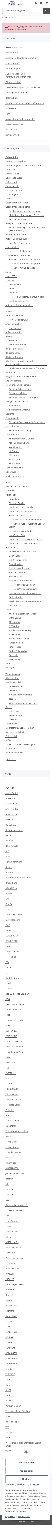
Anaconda (10, 798)
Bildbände (10, 372)
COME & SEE (11, 941)
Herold (8, 1136)
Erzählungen (11, 194)
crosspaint (10, 956)
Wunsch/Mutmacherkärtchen (23, 703)
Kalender (11, 759)
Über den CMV (12, 63)
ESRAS (8, 1057)
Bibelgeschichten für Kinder (19, 223)
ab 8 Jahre (14, 455)
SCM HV (9, 1342)
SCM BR (9, 1337)
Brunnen (9, 872)
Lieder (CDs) (11, 276)
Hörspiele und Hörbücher (17, 255)
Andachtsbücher (13, 324)
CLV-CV (8, 904)
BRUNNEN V (11, 888)
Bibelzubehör (11, 678)
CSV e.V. (9, 967)
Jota (7, 1184)
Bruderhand (11, 883)
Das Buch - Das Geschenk (17, 993)
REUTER (9, 1295)
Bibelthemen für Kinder (16, 234)
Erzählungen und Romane (18, 384)
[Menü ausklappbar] (3, 2)
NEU (7, 113)
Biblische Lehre (12, 353)
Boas (7, 856)
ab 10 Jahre (14, 459)
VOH (7, 1416)
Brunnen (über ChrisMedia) (18, 877)
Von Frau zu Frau (13, 190)
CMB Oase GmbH (13, 914)
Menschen (10, 169)
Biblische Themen (14, 357)
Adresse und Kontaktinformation (21, 58)
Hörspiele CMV (16, 576)
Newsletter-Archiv (14, 124)
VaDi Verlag (14, 659)
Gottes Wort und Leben (16, 1131)
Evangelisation (12, 173)
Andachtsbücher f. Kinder (21, 438)
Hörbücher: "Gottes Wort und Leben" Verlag (27, 525)
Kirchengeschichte (14, 467)
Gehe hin (9, 1110)
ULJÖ (7, 1384)
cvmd (8, 983)
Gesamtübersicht (13, 47)
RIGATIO (9, 1300)
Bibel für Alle (11, 846)
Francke (9, 1083)
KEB (7, 1199)
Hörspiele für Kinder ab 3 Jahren (24, 259)
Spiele (8, 272)
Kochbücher (11, 723)
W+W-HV (9, 1432)
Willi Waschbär (16, 605)
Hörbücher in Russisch (20, 515)
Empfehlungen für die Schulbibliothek (23, 165)
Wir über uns (11, 52)
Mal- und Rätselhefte (19, 442)
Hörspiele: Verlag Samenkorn (23, 589)
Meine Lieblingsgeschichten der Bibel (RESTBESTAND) (27, 229)
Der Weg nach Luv (17, 393)
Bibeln (8, 336)
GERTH (8, 1115)
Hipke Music (15, 634)
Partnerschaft (12, 186)
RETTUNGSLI (11, 1289)
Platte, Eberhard (13, 1268)
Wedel (8, 1437)
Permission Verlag (14, 1258)
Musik (8, 609)
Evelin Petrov (11, 1062)
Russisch (13, 655)
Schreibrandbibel (17, 344)
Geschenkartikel (13, 682)
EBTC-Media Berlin (14, 1020)
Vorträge (9, 667)
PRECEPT (9, 1279)
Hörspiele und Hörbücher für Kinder (26, 296)
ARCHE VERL (11, 803)
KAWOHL (9, 1194)
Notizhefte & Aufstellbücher (18, 305)
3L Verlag (9, 787)
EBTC (7, 1015)
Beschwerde (11, 129)
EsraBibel (13, 340)
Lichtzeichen (11, 1231)
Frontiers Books (12, 1104)
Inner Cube (10, 1162)
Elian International (14, 1046)
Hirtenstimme (12, 1147)
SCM (7, 1326)
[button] (35, 3)
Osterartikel (11, 736)
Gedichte (9, 413)
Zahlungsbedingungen (16, 92)
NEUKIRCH (10, 1252)
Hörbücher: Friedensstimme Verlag (26, 539)
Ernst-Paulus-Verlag (15, 1052)
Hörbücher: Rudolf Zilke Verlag (24, 543)
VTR (7, 1427)
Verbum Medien (13, 1405)
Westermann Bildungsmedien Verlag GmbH (23, 1444)
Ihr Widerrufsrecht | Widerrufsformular (24, 103)
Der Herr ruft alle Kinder (21, 251)
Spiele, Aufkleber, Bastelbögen (20, 744)
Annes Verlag (11, 809)
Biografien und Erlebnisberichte (20, 376)
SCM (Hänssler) (12, 1332)
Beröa (8, 835)
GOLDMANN (11, 1126)
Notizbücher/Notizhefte (20, 694)
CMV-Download (12, 951)
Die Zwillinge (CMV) (18, 560)
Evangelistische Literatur (17, 401)
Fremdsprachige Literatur (17, 409)
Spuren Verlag (12, 1363)
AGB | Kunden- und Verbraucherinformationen (18, 75)
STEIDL (8, 1369)
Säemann (10, 1310)
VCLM (8, 1400)
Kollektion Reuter (13, 1210)
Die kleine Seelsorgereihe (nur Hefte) (26, 422)
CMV (7, 946)
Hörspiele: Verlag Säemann (22, 584)
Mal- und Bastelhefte (15, 732)
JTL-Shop (30, 1521)
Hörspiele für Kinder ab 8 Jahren (24, 263)
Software (13, 292)
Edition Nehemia (13, 1041)
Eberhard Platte (13, 1009)
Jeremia (9, 1178)
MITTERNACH (11, 1242)
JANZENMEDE (11, 1168)
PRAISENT (10, 1273)
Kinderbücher (12, 434)
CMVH (8, 930)
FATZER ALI (10, 1073)
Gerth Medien (12, 1120)
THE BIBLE (10, 1374)
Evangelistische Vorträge (17, 486)
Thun (8, 1379)
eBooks (12, 288)
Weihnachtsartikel (14, 752)
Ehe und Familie (13, 380)
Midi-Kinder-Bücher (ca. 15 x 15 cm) (26, 215)
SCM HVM (10, 1347)
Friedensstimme (13, 1099)
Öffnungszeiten (13, 82)
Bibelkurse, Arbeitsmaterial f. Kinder (26, 368)
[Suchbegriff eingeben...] (46, 11)
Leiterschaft (11, 182)
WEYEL (8, 1451)
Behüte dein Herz (13, 830)
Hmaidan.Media (13, 1152)
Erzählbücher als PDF (19, 301)
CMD (7, 925)
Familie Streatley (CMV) (20, 568)
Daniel (8, 988)
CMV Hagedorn (12, 919)
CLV (7, 909)
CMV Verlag (14, 622)
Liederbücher (11, 247)
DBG (7, 999)
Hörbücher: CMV (17, 535)
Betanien (9, 840)
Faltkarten (14, 711)
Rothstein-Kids (16, 597)
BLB (7, 851)
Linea (8, 1236)
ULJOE (8, 1390)
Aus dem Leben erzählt (20, 389)
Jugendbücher (12, 426)
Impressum (10, 1516)
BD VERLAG (10, 824)
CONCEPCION (12, 935)
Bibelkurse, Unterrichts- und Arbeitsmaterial (19, 363)
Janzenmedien (16, 642)
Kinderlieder (15, 646)
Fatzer (8, 1067)
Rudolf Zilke (11, 1305)
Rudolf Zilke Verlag (18, 651)
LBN (7, 1215)
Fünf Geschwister (17, 572)
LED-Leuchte (15, 690)
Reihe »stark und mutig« (20, 430)
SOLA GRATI (11, 1353)
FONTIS (9, 1078)
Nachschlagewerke (14, 476)
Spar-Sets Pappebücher (20, 243)
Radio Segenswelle (14, 1284)
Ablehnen (26, 1479)
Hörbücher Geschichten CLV (22, 511)
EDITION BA (11, 1030)
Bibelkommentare (14, 348)
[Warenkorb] (47, 3)
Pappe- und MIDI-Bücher (17, 238)
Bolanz (8, 867)
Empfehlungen (12, 68)
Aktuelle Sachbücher (15, 315)
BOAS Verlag (15, 618)
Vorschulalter (15, 447)
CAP (7, 898)
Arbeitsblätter (15, 284)
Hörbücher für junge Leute (22, 267)
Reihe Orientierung (18, 319)
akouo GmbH (11, 793)
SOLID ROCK (11, 1358)
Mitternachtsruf (13, 1247)
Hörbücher (10, 494)
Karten (8, 707)
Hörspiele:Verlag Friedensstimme (25, 593)
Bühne (8, 893)
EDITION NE (11, 1036)
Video (8, 663)
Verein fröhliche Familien (17, 1411)
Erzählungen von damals (21, 507)
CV (6, 972)
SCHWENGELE (12, 1321)
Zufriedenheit (12, 134)
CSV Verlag (14, 626)
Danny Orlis (14, 555)
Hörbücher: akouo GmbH (21, 531)
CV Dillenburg (12, 978)
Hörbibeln (10, 490)
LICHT (8, 1226)
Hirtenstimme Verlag (19, 638)
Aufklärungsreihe (13, 332)
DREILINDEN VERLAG (15, 1004)
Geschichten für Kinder (16, 202)
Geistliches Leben (14, 177)
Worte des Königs (17, 219)
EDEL (7, 1025)
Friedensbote (11, 1094)
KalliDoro (9, 1189)
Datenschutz (24, 1516)
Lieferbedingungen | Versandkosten (23, 87)
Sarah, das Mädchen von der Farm (25, 601)
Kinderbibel (14, 463)
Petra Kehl (10, 1263)
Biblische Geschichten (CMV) (22, 551)
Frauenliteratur (12, 405)
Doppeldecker (15, 564)
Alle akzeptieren (27, 1462)
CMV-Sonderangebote (16, 161)
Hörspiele (10, 547)
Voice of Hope (12, 1421)
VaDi (7, 1395)
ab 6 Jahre (14, 451)
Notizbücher (15, 328)
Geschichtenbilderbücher (17, 206)
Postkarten (14, 719)
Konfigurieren (26, 1471)
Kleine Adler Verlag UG (16, 1205)
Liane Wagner (12, 1221)
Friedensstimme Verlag (20, 630)
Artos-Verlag (11, 814)
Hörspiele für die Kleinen (21, 580)
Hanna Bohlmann (13, 861)
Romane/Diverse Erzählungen (23, 397)
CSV (7, 962)
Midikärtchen (15, 715)
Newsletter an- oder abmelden (20, 119)
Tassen (12, 698)
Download (10, 280)
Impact (8, 1157)
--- (6, 782)
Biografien (14, 499)
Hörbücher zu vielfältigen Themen (25, 519)
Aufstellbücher (16, 686)
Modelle (9, 198)
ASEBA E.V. (10, 819)
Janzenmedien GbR (14, 1173)
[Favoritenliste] (41, 3)
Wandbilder (11, 748)
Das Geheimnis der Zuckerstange (25, 211)
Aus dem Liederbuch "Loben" (23, 613)
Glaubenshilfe (12, 418)
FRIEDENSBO (11, 1089)
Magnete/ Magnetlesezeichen (19, 727)
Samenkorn (10, 1316)
